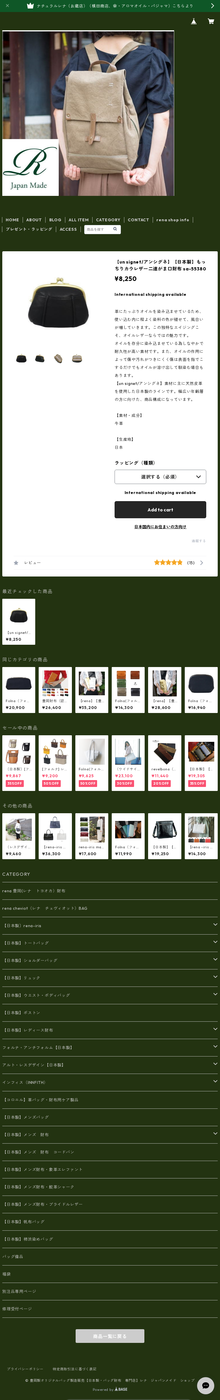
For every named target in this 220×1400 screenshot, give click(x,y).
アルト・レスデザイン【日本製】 (34, 1065)
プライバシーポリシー (25, 1369)
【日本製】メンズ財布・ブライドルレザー (42, 1204)
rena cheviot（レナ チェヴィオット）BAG (45, 908)
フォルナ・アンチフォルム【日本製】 (38, 1047)
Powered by (104, 1389)
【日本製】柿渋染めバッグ (27, 1239)
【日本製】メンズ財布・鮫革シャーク (38, 1187)
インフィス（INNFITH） (25, 1082)
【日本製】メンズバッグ (25, 1117)
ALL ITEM (79, 219)
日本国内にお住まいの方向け (160, 526)
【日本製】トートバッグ (25, 943)
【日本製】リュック (21, 978)
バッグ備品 (12, 1256)
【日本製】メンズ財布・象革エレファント (42, 1169)
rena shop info (172, 219)
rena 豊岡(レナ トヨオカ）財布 (33, 890)
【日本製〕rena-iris (22, 925)
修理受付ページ (17, 1308)
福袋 (6, 1274)
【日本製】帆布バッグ (25, 1221)
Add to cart (160, 510)
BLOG (55, 219)
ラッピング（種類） (136, 463)
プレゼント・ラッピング (29, 229)
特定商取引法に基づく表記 (75, 1369)
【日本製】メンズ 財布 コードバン (38, 1152)
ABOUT (34, 219)
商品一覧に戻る (110, 1336)
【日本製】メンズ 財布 (27, 1134)
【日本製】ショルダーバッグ (29, 960)
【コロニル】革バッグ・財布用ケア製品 (40, 1099)
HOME (12, 219)
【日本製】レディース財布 (27, 1030)
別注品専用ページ (19, 1291)
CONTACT (138, 219)
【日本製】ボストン (21, 1012)
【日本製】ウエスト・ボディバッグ (36, 995)
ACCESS (68, 229)
